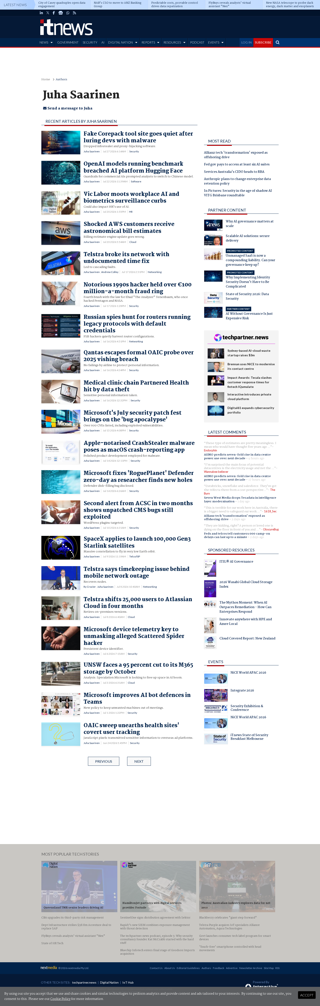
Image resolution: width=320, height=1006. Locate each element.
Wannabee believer (216, 471)
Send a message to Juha (69, 108)
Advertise (231, 968)
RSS (277, 968)
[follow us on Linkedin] (41, 13)
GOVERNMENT (68, 42)
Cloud (132, 242)
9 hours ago (256, 458)
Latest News (15, 5)
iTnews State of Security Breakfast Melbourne (249, 737)
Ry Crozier (90, 586)
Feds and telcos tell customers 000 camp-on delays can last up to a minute (237, 535)
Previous (103, 761)
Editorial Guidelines (188, 968)
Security (134, 151)
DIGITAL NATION (120, 42)
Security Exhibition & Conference (247, 709)
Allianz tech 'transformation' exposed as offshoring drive (236, 155)
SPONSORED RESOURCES (231, 550)
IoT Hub (128, 982)
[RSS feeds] (74, 13)
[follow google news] (61, 13)
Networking (155, 272)
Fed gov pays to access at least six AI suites (236, 164)
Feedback (218, 968)
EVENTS (213, 42)
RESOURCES (172, 42)
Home (45, 79)
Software (136, 181)
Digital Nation (109, 982)
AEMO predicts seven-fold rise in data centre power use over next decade (237, 456)
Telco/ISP (134, 556)
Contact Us (156, 968)
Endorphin (210, 450)
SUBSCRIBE (263, 42)
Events (215, 661)
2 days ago (239, 519)
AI (102, 42)
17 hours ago (257, 479)
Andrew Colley (109, 272)
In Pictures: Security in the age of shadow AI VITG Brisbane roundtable (238, 193)
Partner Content (227, 210)
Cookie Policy (60, 999)
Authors (61, 79)
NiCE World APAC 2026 (248, 673)
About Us (169, 968)
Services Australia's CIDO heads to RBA (234, 172)
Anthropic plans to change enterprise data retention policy (237, 181)
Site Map (269, 968)
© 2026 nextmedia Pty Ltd (73, 968)
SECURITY (90, 42)
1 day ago (243, 501)
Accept (306, 995)
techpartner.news (84, 982)
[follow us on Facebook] (54, 13)
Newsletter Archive (250, 968)
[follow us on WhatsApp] (68, 13)
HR (131, 211)
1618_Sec (270, 511)
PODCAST (197, 42)
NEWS (44, 42)
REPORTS (148, 42)
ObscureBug (271, 529)
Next (139, 761)
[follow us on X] (48, 13)
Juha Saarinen (92, 151)
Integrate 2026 (242, 691)
